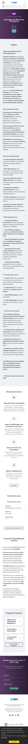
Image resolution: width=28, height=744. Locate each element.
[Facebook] (10, 715)
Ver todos (14, 485)
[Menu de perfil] (24, 2)
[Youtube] (12, 715)
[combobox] (14, 6)
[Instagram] (15, 715)
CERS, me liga (14, 688)
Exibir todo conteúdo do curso (14, 528)
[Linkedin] (18, 715)
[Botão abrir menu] (3, 2)
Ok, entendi (14, 741)
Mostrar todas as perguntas (14, 644)
